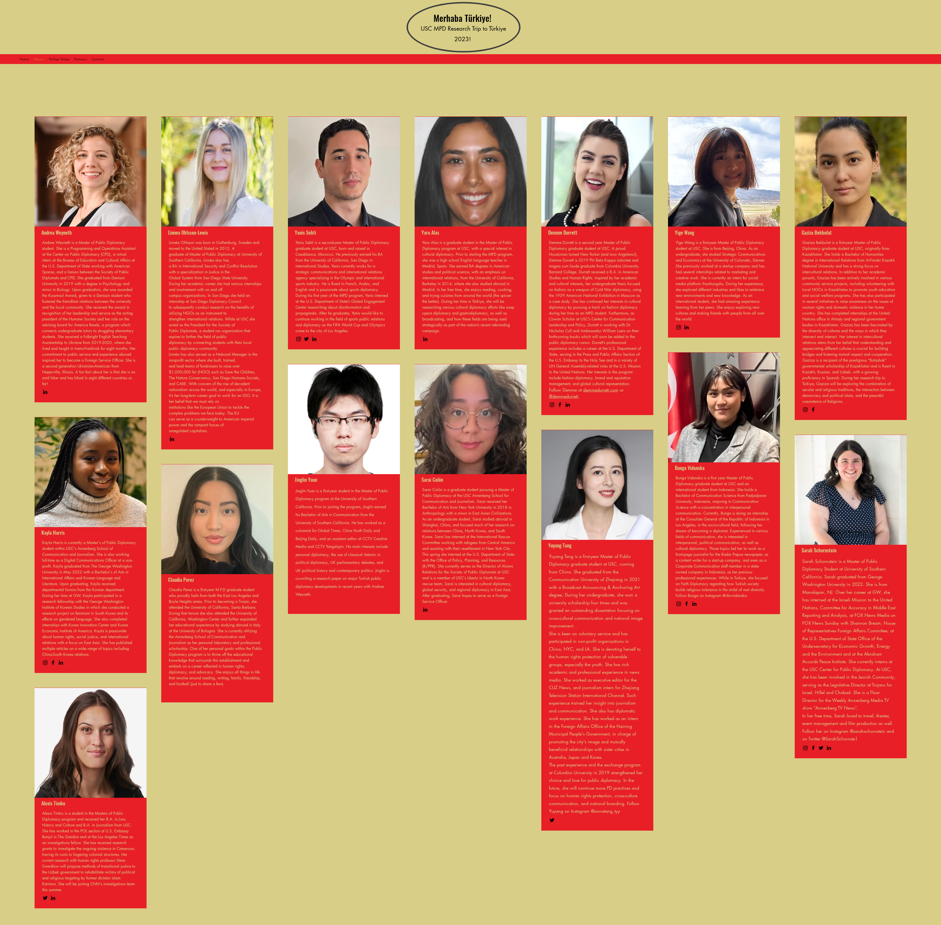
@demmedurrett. (564, 396)
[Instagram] (299, 339)
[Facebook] (560, 405)
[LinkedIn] (45, 392)
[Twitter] (306, 339)
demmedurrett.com (600, 390)
